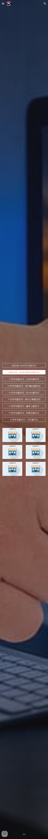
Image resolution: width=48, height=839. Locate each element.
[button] (3, 3)
